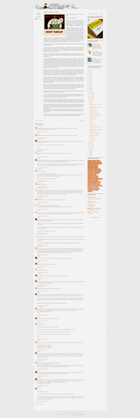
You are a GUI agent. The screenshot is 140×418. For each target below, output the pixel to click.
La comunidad (96, 167)
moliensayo (96, 176)
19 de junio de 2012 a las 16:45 (42, 180)
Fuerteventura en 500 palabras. (98, 185)
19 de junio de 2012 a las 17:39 (42, 209)
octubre (91, 96)
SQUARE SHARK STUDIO (41, 187)
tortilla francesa (73, 79)
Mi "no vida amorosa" (97, 171)
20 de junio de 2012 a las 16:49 (42, 368)
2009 (89, 153)
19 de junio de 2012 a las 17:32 (42, 202)
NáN (38, 292)
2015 (89, 86)
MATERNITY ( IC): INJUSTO (93, 111)
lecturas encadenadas (97, 184)
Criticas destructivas (90, 166)
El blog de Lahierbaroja (92, 201)
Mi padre (99, 169)
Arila (38, 210)
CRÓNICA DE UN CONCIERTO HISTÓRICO (95, 115)
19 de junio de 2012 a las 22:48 (42, 266)
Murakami (96, 187)
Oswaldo (38, 168)
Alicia (38, 370)
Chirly (38, 158)
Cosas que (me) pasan (70, 412)
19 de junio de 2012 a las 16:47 (42, 186)
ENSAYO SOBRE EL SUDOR (93, 135)
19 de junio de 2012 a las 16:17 (42, 137)
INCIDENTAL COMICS (92, 205)
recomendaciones (99, 163)
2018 (89, 81)
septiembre (91, 98)
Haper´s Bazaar (90, 187)
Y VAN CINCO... (94, 58)
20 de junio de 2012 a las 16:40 (42, 359)
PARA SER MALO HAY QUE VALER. (94, 132)
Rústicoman (89, 180)
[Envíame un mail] (98, 5)
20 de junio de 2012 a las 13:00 (42, 339)
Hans (38, 279)
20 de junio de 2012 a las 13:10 (42, 349)
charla (94, 188)
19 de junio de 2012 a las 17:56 (42, 216)
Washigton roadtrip (90, 188)
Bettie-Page (39, 126)
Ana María (39, 138)
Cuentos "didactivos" (90, 167)
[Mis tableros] (105, 5)
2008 (89, 155)
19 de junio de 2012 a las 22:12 (42, 260)
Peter (38, 261)
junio (90, 103)
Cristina (38, 273)
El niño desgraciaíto (40, 234)
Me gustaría (89, 174)
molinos (38, 386)
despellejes (95, 169)
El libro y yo (89, 162)
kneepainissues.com (81, 414)
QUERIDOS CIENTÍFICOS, (93, 110)
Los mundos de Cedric (91, 171)
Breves (92, 185)
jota (38, 203)
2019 (89, 79)
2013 (89, 89)
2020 (89, 78)
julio (90, 101)
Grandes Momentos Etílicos (97, 170)
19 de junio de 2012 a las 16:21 (42, 156)
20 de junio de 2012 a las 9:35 (42, 305)
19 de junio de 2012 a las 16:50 (42, 196)
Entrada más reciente (38, 120)
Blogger (98, 217)
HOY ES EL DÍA (91, 137)
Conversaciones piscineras (98, 178)
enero (91, 148)
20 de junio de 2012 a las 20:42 (42, 385)
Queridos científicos (90, 173)
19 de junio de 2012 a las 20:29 (42, 254)
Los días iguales (90, 177)
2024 (89, 71)
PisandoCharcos (94, 174)
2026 (89, 69)
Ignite (93, 187)
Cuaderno (96, 180)
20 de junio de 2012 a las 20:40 (42, 376)
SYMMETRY (91, 121)
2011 (89, 150)
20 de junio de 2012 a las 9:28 (42, 291)
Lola (38, 322)
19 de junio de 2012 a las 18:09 (42, 233)
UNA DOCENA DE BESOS (93, 116)
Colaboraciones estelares (91, 178)
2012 (89, 91)
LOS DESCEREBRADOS (95, 51)
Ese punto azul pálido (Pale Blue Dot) (95, 208)
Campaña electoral (96, 173)
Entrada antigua (82, 120)
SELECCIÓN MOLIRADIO (93, 139)
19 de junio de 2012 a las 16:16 (42, 131)
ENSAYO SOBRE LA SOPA (51, 12)
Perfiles (100, 162)
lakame (38, 360)
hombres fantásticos (90, 170)
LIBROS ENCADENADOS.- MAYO (94, 134)
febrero (91, 146)
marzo (91, 144)
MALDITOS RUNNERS (92, 125)
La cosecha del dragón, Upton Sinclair (94, 202)
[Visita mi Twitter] (92, 5)
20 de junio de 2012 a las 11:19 (42, 320)
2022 (89, 74)
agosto (91, 99)
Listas (99, 181)
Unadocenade (96, 166)
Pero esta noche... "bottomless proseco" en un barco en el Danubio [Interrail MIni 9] (95, 198)
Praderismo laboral (95, 177)
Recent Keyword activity (91, 176)
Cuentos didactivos (90, 181)
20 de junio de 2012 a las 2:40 (42, 285)
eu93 (38, 316)
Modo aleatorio (94, 163)
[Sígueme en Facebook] (95, 5)
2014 (89, 88)
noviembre (91, 94)
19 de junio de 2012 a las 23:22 (42, 278)
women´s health (90, 191)
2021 (89, 76)
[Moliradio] (102, 5)
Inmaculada (39, 306)
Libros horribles (96, 181)
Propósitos (93, 180)
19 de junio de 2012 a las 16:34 (42, 167)
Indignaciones (90, 163)
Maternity (97, 162)
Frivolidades (39, 16)
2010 (89, 151)
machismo (89, 185)
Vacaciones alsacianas (91, 184)
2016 (89, 84)
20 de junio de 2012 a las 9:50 (42, 315)
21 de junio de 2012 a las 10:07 (42, 401)
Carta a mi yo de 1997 (95, 43)
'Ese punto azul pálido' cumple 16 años (94, 209)
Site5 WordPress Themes (62, 414)
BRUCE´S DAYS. (91, 120)
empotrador (97, 188)
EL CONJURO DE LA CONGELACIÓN (94, 113)
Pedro (38, 340)
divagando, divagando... (92, 197)
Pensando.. (38, 17)
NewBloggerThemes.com (75, 414)
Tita (38, 217)
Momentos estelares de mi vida (92, 160)
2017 (89, 83)
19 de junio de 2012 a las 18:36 (42, 245)
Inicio (60, 120)
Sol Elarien (39, 246)
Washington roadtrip (90, 169)
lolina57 (38, 197)
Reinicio (90, 212)
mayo (91, 141)
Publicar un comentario (39, 403)
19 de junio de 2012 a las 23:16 (42, 272)
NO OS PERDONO (92, 123)
